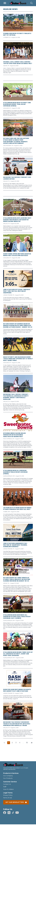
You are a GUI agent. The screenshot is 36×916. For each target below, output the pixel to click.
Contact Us (7, 784)
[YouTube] (17, 812)
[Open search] (31, 3)
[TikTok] (13, 812)
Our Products (7, 778)
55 (27, 743)
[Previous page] (4, 742)
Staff (4, 786)
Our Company (8, 775)
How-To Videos (8, 789)
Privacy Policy (7, 795)
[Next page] (32, 742)
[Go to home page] (18, 765)
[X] (9, 812)
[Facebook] (4, 812)
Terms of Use (7, 797)
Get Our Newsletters (14, 802)
